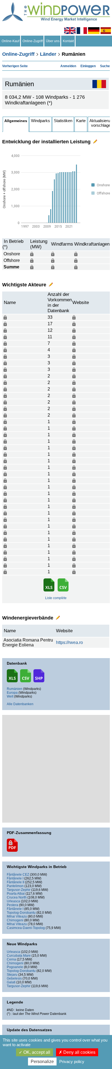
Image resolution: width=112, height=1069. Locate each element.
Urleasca (13, 901)
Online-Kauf (10, 41)
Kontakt (68, 41)
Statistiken (63, 120)
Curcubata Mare (19, 956)
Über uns (52, 41)
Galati (11, 982)
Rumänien (14, 689)
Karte (81, 120)
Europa (12, 693)
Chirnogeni (15, 920)
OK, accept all (36, 1052)
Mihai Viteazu (17, 916)
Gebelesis (14, 978)
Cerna (11, 959)
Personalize (42, 1061)
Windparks (40, 120)
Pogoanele (15, 967)
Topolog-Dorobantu (21, 913)
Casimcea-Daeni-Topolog (26, 928)
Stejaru (12, 975)
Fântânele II (15, 882)
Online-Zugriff (32, 41)
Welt (10, 696)
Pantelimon (15, 886)
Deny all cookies (78, 1052)
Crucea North (17, 897)
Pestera (12, 905)
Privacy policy (71, 1061)
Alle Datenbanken (20, 704)
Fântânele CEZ (18, 874)
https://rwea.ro (69, 642)
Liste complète (56, 598)
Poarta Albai (16, 894)
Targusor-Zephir (18, 890)
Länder (48, 54)
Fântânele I (15, 878)
